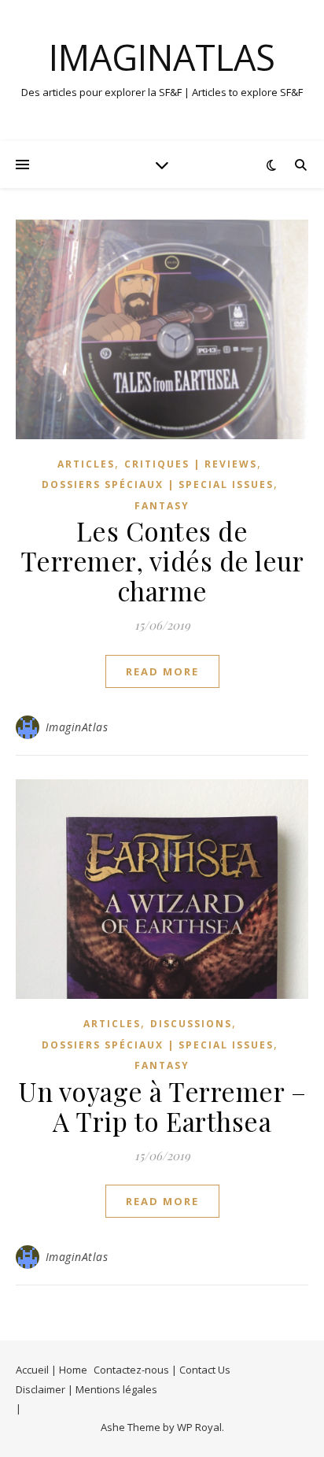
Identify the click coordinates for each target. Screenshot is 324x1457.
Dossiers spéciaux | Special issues (158, 484)
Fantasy (162, 505)
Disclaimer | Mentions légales (86, 1389)
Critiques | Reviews (190, 464)
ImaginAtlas (162, 57)
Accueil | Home (51, 1370)
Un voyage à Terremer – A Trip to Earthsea (162, 1106)
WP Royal (199, 1427)
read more (162, 671)
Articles (86, 464)
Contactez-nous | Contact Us (162, 1370)
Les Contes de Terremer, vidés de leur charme (162, 560)
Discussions (191, 1023)
